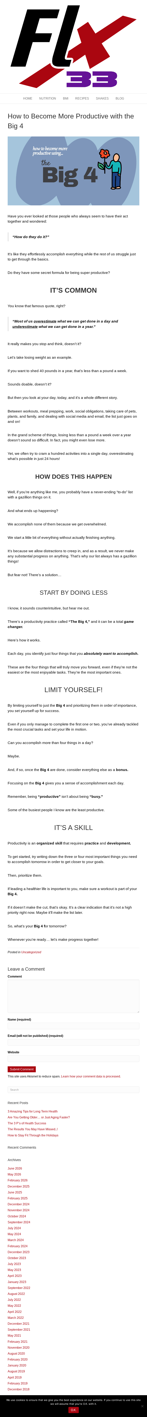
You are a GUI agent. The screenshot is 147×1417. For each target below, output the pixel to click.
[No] (142, 1406)
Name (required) (19, 1019)
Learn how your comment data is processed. (91, 1076)
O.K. (73, 1410)
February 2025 (18, 1198)
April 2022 (15, 1311)
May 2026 (14, 1174)
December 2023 (18, 1252)
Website (13, 1052)
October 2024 (17, 1216)
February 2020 (18, 1359)
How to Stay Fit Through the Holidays (33, 1135)
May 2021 (14, 1335)
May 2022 (14, 1305)
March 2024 (16, 1240)
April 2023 (15, 1275)
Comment (15, 976)
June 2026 (15, 1168)
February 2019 (18, 1383)
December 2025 (18, 1186)
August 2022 (16, 1293)
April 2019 (15, 1377)
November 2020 (18, 1347)
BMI (65, 98)
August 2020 (16, 1353)
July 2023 (14, 1264)
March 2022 (16, 1317)
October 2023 (17, 1258)
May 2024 (14, 1234)
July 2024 (14, 1228)
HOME (27, 98)
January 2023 (17, 1282)
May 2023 (14, 1270)
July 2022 (14, 1299)
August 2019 (16, 1371)
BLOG (120, 98)
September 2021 (19, 1329)
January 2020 (17, 1365)
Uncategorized (31, 952)
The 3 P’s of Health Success (27, 1123)
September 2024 (19, 1222)
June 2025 (15, 1192)
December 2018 (18, 1389)
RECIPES (82, 98)
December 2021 (18, 1323)
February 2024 (18, 1246)
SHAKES (102, 98)
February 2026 (18, 1180)
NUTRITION (47, 98)
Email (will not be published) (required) (35, 1035)
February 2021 (18, 1341)
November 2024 (18, 1210)
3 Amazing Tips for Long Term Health (33, 1111)
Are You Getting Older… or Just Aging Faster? (39, 1117)
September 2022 (19, 1288)
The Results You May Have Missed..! (33, 1129)
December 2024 (18, 1204)
